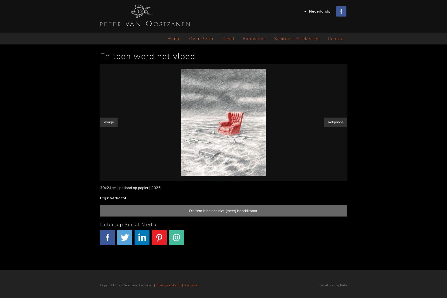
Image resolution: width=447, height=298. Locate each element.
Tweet (125, 248)
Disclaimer (191, 285)
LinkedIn (142, 248)
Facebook (108, 248)
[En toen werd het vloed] (223, 121)
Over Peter (201, 38)
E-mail (176, 248)
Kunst (228, 38)
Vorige (109, 122)
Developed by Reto (333, 285)
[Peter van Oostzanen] (145, 16)
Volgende (335, 122)
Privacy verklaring (168, 285)
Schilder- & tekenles (297, 38)
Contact (336, 38)
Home (174, 38)
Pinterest (159, 248)
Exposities (254, 38)
